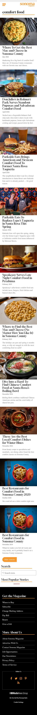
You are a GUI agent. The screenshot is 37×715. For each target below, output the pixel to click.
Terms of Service (9, 664)
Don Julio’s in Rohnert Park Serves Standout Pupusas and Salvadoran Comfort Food (18, 104)
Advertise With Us (10, 643)
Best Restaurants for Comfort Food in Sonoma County (15, 538)
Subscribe (6, 606)
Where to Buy (8, 602)
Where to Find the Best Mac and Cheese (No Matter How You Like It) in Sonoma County (17, 331)
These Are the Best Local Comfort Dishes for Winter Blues (16, 439)
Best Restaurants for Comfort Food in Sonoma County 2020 (16, 491)
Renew (5, 619)
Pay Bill (5, 615)
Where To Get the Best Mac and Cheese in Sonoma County (17, 50)
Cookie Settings (18, 702)
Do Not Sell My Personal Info (18, 698)
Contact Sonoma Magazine (13, 647)
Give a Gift (7, 624)
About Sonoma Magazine (13, 638)
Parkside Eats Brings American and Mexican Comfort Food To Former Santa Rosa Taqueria (17, 163)
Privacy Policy (8, 660)
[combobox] (18, 572)
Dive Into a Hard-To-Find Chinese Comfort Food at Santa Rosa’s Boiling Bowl (16, 386)
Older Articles (9, 559)
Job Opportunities (9, 651)
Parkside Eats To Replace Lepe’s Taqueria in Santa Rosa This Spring (18, 222)
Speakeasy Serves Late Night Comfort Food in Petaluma (17, 278)
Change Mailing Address (12, 611)
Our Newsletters (9, 656)
